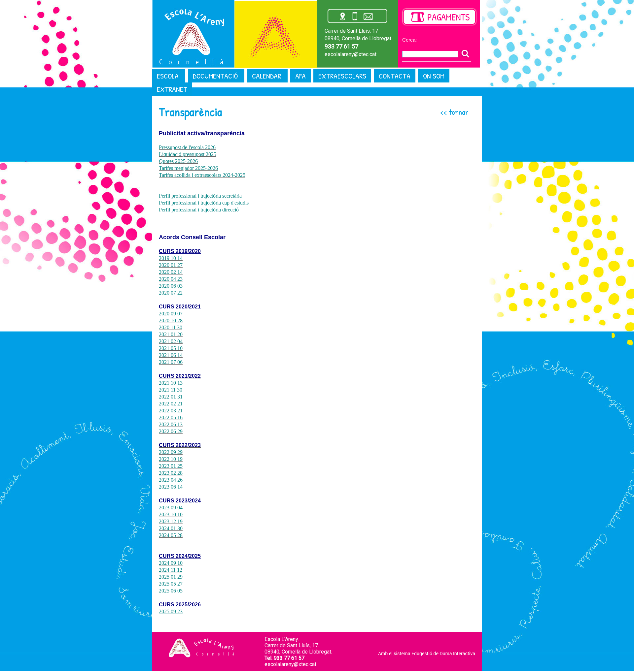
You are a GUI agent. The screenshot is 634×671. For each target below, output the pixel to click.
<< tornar (454, 112)
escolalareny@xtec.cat (350, 54)
